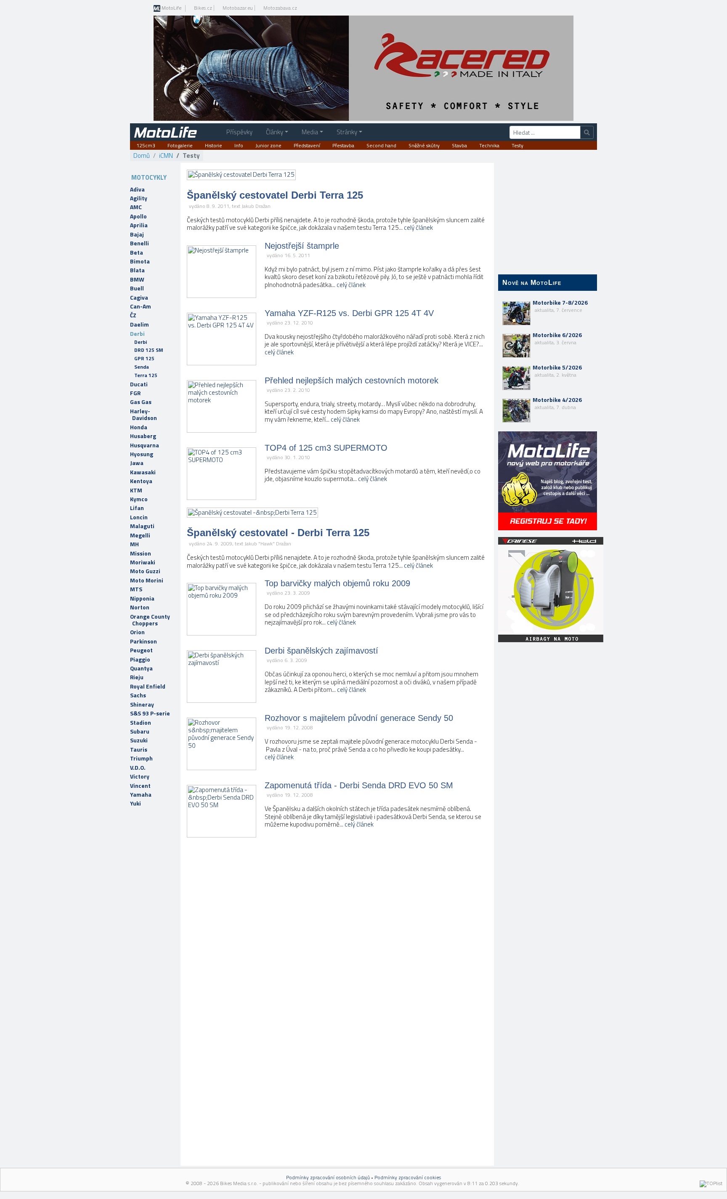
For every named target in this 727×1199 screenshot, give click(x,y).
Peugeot (141, 650)
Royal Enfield (147, 686)
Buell (137, 288)
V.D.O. (138, 767)
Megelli (140, 535)
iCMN (166, 155)
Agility (138, 198)
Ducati (139, 384)
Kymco (139, 499)
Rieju (136, 677)
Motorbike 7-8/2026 (560, 306)
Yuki (135, 803)
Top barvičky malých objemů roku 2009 (337, 583)
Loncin (139, 517)
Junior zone (268, 145)
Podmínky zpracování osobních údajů (328, 1177)
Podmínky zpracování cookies (407, 1177)
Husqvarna (144, 445)
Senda (141, 367)
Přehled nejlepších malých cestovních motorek (351, 380)
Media (310, 132)
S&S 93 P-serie (150, 713)
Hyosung (141, 454)
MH (134, 544)
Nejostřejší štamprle (302, 245)
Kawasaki (143, 472)
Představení (307, 145)
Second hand (381, 145)
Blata (137, 270)
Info (238, 145)
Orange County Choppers (150, 619)
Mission (140, 553)
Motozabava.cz (280, 8)
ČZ (133, 315)
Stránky (347, 132)
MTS (136, 589)
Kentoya (141, 481)
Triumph (141, 758)
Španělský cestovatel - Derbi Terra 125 (278, 532)
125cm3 (145, 145)
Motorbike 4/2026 (557, 403)
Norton (139, 607)
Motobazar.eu (238, 8)
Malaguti (142, 526)
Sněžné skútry (424, 145)
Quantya (141, 668)
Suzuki (139, 740)
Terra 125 (145, 375)
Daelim (139, 324)
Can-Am (140, 306)
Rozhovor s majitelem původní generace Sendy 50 (359, 718)
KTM (136, 490)
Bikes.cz (203, 8)
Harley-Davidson (143, 414)
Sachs (138, 695)
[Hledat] (587, 132)
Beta (136, 252)
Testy (517, 145)
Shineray (142, 704)
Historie (213, 145)
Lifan (137, 508)
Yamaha (140, 794)
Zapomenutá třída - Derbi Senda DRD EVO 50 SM (359, 785)
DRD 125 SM (148, 350)
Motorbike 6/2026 (557, 338)
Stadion (140, 722)
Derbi (137, 334)
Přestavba (343, 145)
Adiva (137, 189)
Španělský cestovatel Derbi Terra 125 (275, 195)
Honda (138, 427)
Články (274, 132)
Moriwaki (142, 562)
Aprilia (139, 225)
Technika (489, 145)
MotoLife (171, 8)
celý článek (418, 227)
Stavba (459, 145)
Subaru (139, 731)
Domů (141, 155)
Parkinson (143, 641)
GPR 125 (144, 358)
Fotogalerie (180, 145)
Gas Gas (140, 402)
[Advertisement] (547, 783)
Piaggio (140, 659)
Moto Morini (146, 580)
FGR (135, 393)
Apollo (138, 216)
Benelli (139, 243)
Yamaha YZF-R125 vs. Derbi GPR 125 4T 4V (349, 313)
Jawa (136, 463)
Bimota (140, 261)
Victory (139, 776)
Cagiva (139, 297)
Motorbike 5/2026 (557, 371)
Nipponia (142, 598)
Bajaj (137, 234)
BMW (137, 279)
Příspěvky (239, 132)
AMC (136, 207)
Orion (137, 632)
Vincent (140, 786)
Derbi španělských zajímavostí (321, 650)
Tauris (138, 749)
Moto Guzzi (145, 571)
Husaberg (143, 436)
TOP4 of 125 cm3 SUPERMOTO (326, 447)
